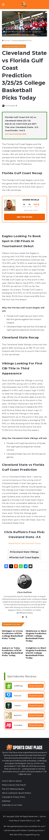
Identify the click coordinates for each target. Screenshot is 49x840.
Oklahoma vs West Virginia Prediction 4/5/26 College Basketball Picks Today (36, 636)
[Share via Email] (30, 566)
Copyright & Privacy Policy (13, 797)
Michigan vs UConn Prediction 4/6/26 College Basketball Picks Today (12, 635)
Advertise (6, 801)
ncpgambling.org (31, 835)
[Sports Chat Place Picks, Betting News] (24, 4)
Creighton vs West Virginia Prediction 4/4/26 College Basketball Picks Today (36, 653)
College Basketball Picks (21, 40)
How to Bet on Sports (12, 781)
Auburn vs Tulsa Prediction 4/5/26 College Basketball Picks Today (12, 652)
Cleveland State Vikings (25, 552)
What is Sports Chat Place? (14, 785)
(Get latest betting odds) (15, 134)
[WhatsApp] (21, 566)
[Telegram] (26, 566)
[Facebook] (6, 566)
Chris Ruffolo (10, 106)
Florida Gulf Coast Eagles (25, 557)
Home (6, 40)
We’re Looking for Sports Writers (16, 793)
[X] (11, 566)
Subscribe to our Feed (12, 805)
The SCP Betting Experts (13, 789)
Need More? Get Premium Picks (24, 543)
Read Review (36, 686)
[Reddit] (16, 566)
